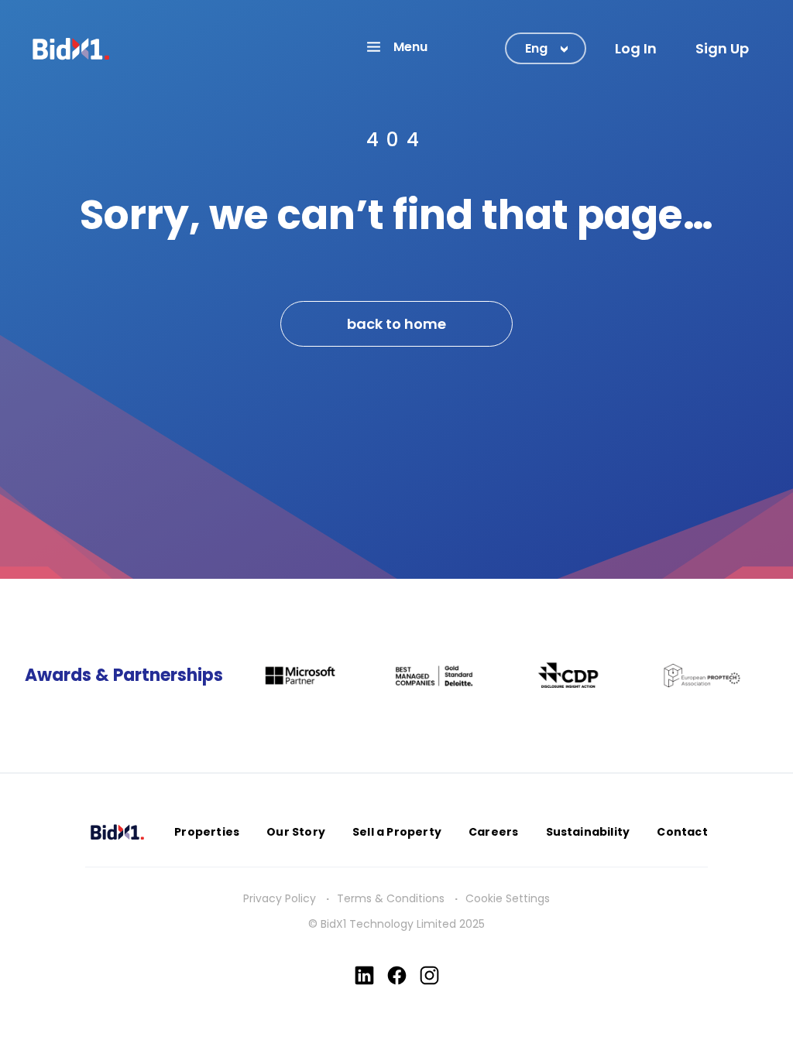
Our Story (295, 831)
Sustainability (588, 831)
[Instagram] (429, 975)
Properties (206, 831)
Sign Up (722, 48)
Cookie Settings (507, 898)
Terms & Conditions (391, 898)
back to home (396, 324)
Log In (636, 48)
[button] (396, 46)
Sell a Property (396, 831)
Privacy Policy (279, 898)
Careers (493, 831)
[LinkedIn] (364, 975)
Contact (682, 831)
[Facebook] (396, 975)
